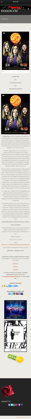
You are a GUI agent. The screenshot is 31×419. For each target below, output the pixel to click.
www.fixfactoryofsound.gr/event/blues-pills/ (19, 244)
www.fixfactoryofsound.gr (11, 276)
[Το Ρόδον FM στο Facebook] (9, 293)
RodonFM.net (20, 417)
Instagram (15, 269)
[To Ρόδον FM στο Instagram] (14, 293)
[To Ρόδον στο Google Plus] (17, 293)
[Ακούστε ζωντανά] (5, 286)
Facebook (15, 266)
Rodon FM (9, 11)
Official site (15, 263)
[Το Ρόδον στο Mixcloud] (22, 293)
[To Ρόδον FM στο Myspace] (19, 293)
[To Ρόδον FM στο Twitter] (12, 293)
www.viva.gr (5, 244)
